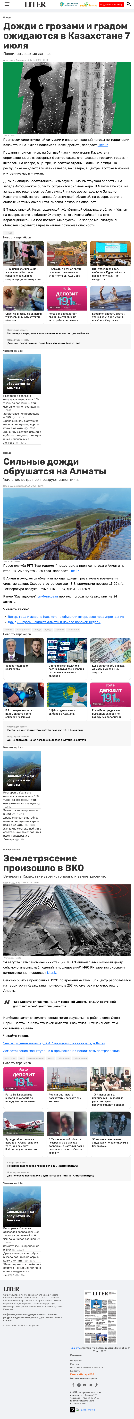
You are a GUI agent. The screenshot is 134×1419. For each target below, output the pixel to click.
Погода (8, 233)
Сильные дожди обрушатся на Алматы (20, 383)
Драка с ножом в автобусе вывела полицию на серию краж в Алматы (21, 424)
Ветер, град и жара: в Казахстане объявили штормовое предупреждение (66, 616)
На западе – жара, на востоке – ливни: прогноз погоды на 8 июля (48, 333)
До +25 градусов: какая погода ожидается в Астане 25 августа (46, 739)
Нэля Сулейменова (14, 486)
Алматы (8, 629)
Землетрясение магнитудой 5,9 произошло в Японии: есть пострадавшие (61, 1051)
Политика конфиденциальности (86, 1367)
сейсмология (80, 1058)
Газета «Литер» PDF (82, 1374)
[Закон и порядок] (69, 4)
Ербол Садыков (11, 882)
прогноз (60, 629)
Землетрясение (35, 1058)
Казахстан (10, 1058)
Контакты (75, 1371)
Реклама (74, 1364)
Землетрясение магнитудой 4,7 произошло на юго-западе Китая (54, 1043)
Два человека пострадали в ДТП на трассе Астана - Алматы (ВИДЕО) (50, 1175)
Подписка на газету (111, 4)
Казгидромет (23, 629)
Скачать (75, 1348)
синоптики (73, 629)
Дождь (48, 629)
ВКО (21, 1058)
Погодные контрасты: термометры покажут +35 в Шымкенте (45, 730)
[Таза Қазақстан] (89, 4)
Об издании (76, 1360)
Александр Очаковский (16, 60)
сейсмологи (64, 1058)
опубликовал (47, 596)
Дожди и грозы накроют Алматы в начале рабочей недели (54, 622)
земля (51, 1058)
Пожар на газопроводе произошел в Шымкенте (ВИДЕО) (42, 1165)
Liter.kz (103, 145)
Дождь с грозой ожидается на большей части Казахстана (43, 343)
